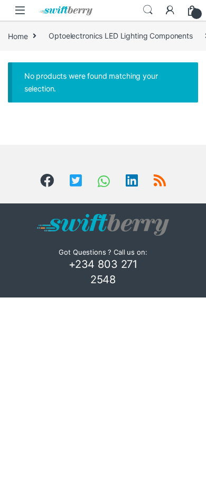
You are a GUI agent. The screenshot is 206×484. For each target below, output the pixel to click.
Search (148, 10)
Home (17, 35)
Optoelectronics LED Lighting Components (121, 35)
